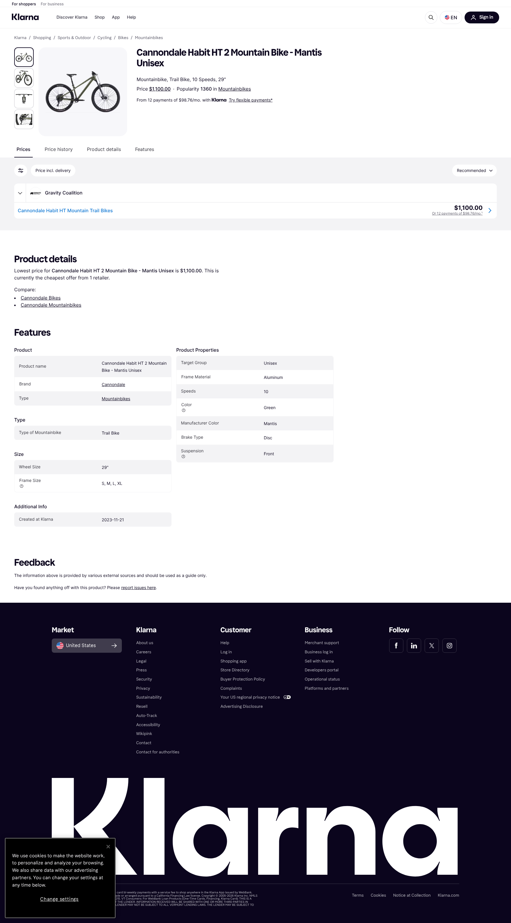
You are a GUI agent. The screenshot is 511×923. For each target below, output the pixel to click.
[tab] (23, 149)
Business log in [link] (319, 652)
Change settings (59, 899)
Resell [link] (141, 706)
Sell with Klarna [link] (319, 661)
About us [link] (144, 642)
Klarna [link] (20, 38)
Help (131, 17)
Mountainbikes (234, 89)
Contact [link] (143, 742)
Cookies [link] (378, 895)
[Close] (108, 846)
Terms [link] (358, 895)
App (116, 17)
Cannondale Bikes (41, 298)
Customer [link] (235, 630)
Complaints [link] (231, 688)
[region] (60, 878)
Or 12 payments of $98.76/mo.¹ (457, 213)
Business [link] (319, 630)
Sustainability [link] (149, 697)
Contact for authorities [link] (157, 752)
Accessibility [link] (148, 724)
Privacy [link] (143, 688)
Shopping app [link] (233, 661)
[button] (451, 17)
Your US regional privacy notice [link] (250, 697)
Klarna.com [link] (448, 895)
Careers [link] (143, 652)
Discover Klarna (72, 17)
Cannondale (113, 384)
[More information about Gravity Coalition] (20, 193)
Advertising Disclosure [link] (241, 706)
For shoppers (24, 4)
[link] (396, 646)
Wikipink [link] (144, 733)
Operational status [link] (322, 679)
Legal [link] (141, 661)
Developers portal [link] (322, 670)
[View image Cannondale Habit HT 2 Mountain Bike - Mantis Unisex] (24, 57)
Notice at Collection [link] (412, 895)
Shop (100, 17)
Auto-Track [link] (146, 715)
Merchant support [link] (322, 642)
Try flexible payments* (251, 99)
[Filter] (20, 170)
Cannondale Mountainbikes (51, 305)
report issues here (138, 587)
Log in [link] (226, 652)
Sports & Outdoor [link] (74, 38)
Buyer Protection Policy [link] (242, 679)
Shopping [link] (42, 38)
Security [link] (144, 679)
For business (52, 4)
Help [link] (224, 642)
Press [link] (141, 670)
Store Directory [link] (234, 670)
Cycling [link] (104, 38)
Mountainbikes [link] (149, 38)
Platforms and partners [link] (327, 688)
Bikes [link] (123, 38)
